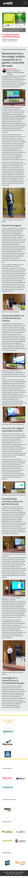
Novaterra (9, 705)
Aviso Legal (12, 872)
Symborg (4, 521)
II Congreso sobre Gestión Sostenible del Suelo (13, 49)
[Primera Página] (7, 2)
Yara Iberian (5, 607)
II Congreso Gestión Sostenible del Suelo (11, 35)
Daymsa (17, 521)
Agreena (22, 623)
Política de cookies (16, 874)
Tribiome (18, 707)
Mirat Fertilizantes (18, 558)
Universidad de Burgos (9, 107)
